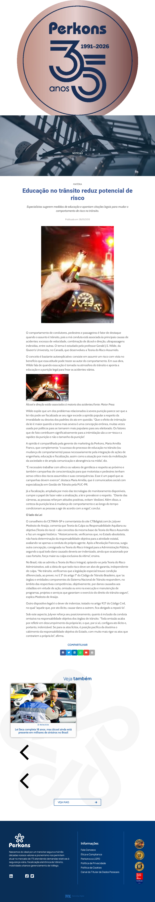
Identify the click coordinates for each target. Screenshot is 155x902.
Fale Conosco (88, 850)
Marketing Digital (78, 896)
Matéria (77, 184)
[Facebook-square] (27, 876)
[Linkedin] (11, 876)
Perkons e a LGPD (90, 858)
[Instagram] (16, 876)
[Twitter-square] (32, 876)
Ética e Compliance (91, 854)
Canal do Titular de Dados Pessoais (100, 872)
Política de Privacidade (93, 863)
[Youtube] (21, 876)
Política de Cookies (91, 867)
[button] (63, 652)
